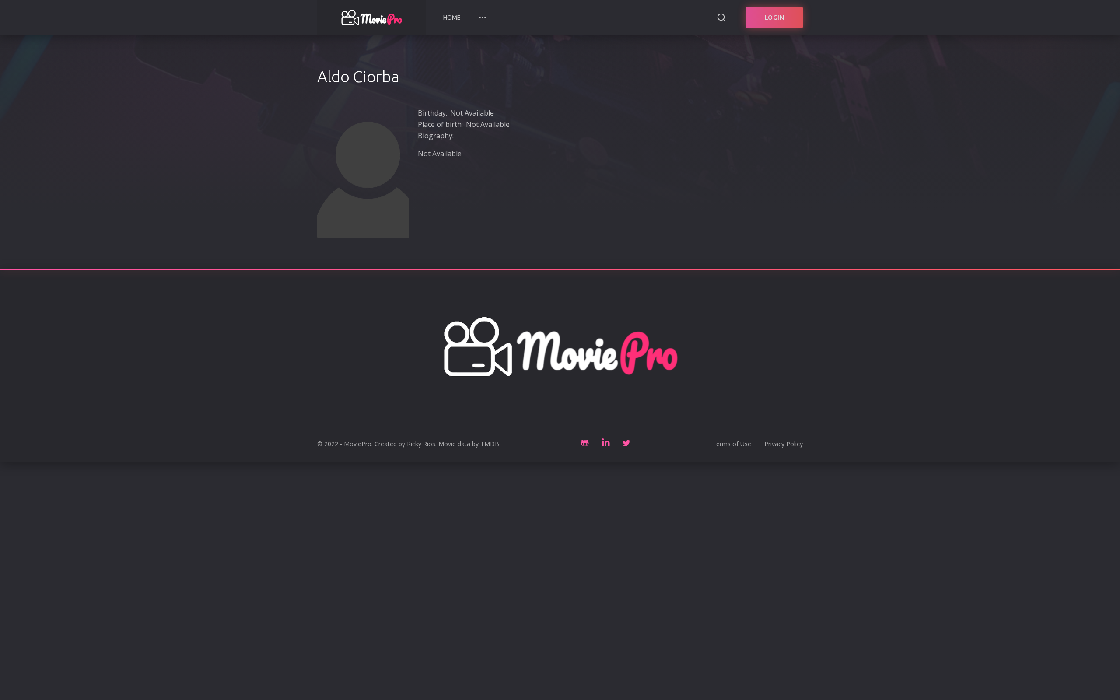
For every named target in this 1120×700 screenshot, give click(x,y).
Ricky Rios (421, 444)
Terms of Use (731, 444)
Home (452, 17)
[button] (482, 17)
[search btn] (721, 17)
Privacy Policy (783, 444)
